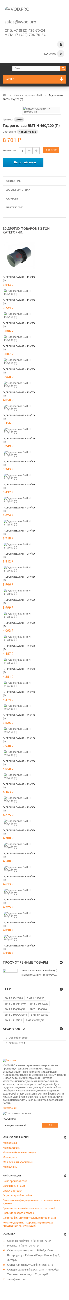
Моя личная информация (18, 1162)
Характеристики (18, 189)
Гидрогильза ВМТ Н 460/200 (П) (39, 970)
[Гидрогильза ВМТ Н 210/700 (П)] (19, 684)
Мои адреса (10, 1157)
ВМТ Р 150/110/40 (15, 1009)
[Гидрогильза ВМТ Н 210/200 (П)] (19, 454)
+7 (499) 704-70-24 (29, 35)
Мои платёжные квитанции (19, 1152)
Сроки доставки (12, 1190)
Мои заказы (10, 1142)
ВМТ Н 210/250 (13, 1020)
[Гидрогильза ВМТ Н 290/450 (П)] (19, 869)
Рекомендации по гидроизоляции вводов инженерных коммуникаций (28, 1224)
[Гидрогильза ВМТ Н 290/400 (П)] (19, 846)
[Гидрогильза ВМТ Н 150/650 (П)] (19, 362)
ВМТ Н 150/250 (35, 998)
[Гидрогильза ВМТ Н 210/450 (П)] (19, 569)
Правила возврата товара (18, 1212)
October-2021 (17, 1043)
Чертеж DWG (15, 207)
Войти (60, 44)
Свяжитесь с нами (14, 1185)
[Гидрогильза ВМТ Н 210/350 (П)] (19, 523)
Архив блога (14, 1029)
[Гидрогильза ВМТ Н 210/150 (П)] (19, 431)
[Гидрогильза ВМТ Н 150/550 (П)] (19, 315)
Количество (10, 150)
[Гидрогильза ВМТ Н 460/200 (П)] (41, 110)
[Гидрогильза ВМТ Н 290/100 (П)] (19, 707)
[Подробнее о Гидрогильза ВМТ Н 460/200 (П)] (10, 976)
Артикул (8, 119)
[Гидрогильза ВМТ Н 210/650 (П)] (19, 661)
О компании (10, 1108)
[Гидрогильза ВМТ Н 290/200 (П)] (19, 753)
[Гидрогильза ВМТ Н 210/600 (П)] (19, 638)
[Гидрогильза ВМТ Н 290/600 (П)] (19, 938)
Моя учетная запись (16, 1137)
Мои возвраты (11, 1147)
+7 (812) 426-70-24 (29, 30)
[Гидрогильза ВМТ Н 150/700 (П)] (19, 385)
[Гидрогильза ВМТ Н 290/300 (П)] (19, 800)
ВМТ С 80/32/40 (35, 1020)
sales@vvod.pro (20, 21)
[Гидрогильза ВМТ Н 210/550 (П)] (19, 615)
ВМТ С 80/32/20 (39, 1003)
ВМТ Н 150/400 (38, 1009)
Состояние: (9, 131)
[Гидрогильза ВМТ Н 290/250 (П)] (19, 777)
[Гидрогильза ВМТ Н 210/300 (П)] (19, 500)
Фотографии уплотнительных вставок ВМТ (29, 1217)
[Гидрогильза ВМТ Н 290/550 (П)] (19, 915)
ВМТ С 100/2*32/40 (16, 1014)
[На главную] (4, 95)
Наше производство (15, 1181)
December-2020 (18, 1037)
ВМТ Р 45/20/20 (14, 998)
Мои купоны (10, 1166)
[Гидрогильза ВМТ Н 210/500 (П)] (19, 592)
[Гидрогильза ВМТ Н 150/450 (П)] (19, 257)
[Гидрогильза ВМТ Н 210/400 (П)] (19, 546)
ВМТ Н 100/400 (39, 1014)
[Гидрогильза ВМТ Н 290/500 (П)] (19, 892)
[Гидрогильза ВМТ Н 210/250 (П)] (19, 477)
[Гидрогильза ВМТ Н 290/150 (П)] (19, 730)
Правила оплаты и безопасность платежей (29, 1208)
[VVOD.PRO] (34, 11)
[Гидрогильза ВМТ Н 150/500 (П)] (19, 292)
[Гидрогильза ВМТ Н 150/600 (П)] (19, 339)
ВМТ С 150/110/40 (15, 1003)
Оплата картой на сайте (17, 1195)
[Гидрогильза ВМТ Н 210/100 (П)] (19, 408)
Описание (13, 180)
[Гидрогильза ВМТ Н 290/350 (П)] (19, 823)
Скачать (12, 198)
